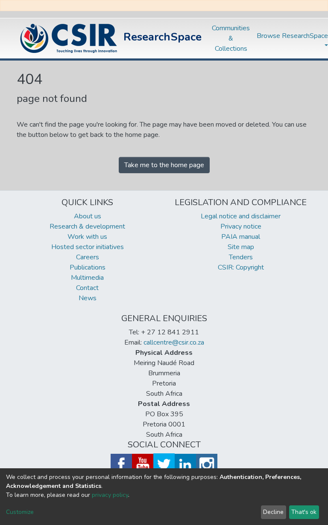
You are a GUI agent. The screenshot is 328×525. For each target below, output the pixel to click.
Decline (273, 512)
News (88, 298)
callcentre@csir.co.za (174, 342)
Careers (87, 257)
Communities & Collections (231, 38)
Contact (87, 288)
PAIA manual (240, 236)
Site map (241, 247)
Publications (87, 267)
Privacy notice (240, 226)
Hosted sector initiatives (87, 247)
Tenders (241, 257)
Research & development (87, 226)
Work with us (87, 236)
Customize (20, 512)
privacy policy (110, 495)
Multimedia (87, 277)
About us (87, 216)
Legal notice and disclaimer (241, 216)
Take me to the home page (164, 165)
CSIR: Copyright (241, 267)
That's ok (303, 512)
